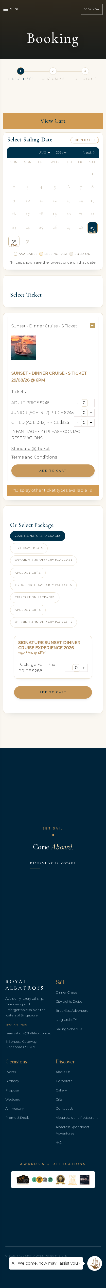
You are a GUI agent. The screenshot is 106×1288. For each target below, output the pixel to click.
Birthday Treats (29, 548)
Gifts (59, 1099)
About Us (63, 1072)
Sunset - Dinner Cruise (38, 373)
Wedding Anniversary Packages (43, 560)
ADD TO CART (52, 471)
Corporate (64, 1081)
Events (10, 1072)
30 (14, 241)
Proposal (12, 1090)
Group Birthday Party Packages (43, 585)
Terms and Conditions (34, 457)
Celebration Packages (35, 597)
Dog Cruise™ (66, 1020)
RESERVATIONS (27, 438)
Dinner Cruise (66, 992)
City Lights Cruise (69, 1001)
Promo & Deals (17, 1117)
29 (92, 227)
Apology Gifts (28, 573)
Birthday (12, 1081)
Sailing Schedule (69, 1029)
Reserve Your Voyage (53, 863)
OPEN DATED (85, 140)
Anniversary (14, 1108)
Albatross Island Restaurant (77, 1117)
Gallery (61, 1090)
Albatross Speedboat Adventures (72, 1130)
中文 (59, 1142)
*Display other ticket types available (50, 490)
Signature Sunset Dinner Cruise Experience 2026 (49, 645)
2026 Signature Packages (38, 536)
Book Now (92, 9)
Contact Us (64, 1108)
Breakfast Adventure (72, 1010)
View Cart (53, 120)
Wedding (12, 1099)
